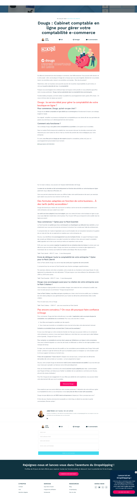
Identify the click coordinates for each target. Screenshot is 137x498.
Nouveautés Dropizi (74, 18)
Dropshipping (72, 489)
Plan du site (72, 492)
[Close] (133, 472)
